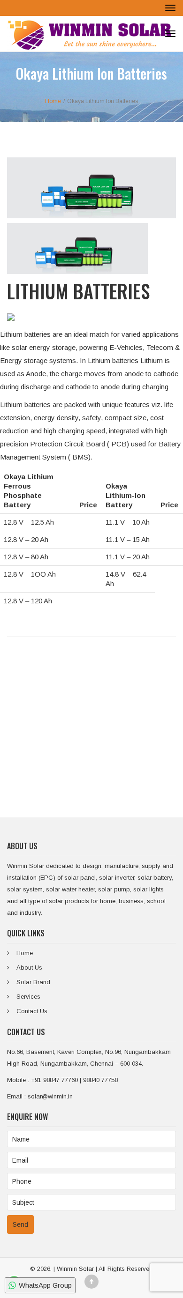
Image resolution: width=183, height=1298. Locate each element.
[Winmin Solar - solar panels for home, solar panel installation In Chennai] (89, 34)
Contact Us (31, 1011)
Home (24, 953)
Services (28, 996)
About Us (29, 967)
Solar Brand (33, 982)
